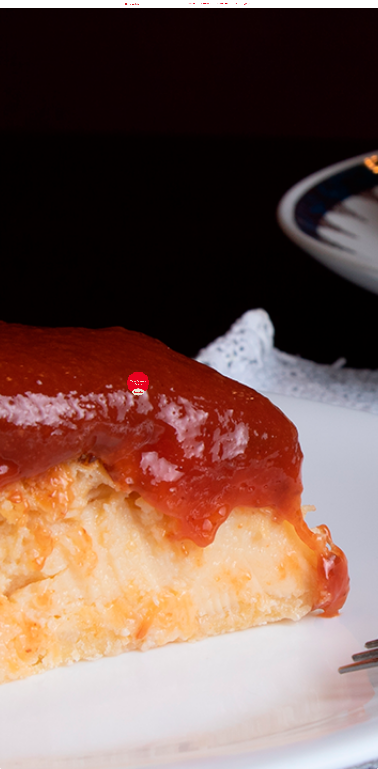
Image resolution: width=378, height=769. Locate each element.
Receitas (191, 4)
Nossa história (222, 4)
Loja (248, 4)
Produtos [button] (205, 4)
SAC (236, 4)
